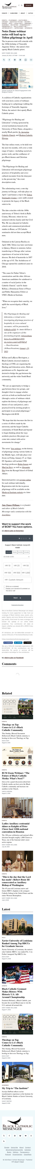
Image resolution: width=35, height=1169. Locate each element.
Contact (28, 1147)
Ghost (16, 1162)
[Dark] (19, 5)
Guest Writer (6, 1101)
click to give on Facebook (14, 658)
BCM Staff (5, 740)
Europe (4, 23)
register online (25, 479)
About (23, 13)
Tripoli (22, 1162)
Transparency (24, 1152)
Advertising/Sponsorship (14, 1150)
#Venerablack (25, 25)
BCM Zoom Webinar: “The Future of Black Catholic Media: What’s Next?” (15, 775)
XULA (3, 937)
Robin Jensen (23, 464)
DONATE (29, 5)
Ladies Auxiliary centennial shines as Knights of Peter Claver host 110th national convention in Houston (15, 827)
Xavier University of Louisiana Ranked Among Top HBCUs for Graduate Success (17, 943)
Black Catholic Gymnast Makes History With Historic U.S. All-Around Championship (14, 993)
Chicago (5, 22)
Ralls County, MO (20, 26)
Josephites (6, 514)
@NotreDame (26, 335)
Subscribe (14, 13)
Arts (10, 23)
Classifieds (27, 1154)
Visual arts (18, 23)
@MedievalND (10, 329)
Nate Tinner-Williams (9, 53)
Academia (5, 25)
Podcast (8, 1154)
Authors (31, 13)
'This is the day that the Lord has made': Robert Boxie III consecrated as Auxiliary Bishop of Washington (16, 881)
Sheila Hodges (7, 791)
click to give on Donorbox (14, 531)
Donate (4, 13)
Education (14, 25)
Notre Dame (19, 28)
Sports (4, 986)
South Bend (23, 20)
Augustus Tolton (16, 22)
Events (4, 20)
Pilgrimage (13, 20)
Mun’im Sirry (7, 467)
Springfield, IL (7, 26)
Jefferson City (7, 28)
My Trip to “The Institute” (15, 1088)
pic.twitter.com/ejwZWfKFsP (15, 342)
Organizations (17, 1154)
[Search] (21, 5)
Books (9, 1152)
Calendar (27, 1150)
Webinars (28, 23)
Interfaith (28, 28)
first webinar (16, 448)
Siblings (15, 1152)
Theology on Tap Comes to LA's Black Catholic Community (12, 727)
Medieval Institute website (12, 492)
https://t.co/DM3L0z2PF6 (14, 338)
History (27, 22)
